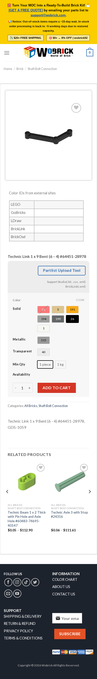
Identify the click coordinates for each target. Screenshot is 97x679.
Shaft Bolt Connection (42, 69)
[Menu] (7, 53)
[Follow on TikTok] (26, 582)
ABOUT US (61, 587)
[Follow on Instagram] (17, 582)
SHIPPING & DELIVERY (23, 616)
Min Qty (19, 364)
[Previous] (7, 501)
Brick (20, 69)
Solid (17, 309)
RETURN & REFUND (20, 623)
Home (8, 69)
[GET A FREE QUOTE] (26, 10)
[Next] (89, 501)
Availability (21, 374)
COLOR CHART (64, 579)
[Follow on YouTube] (17, 593)
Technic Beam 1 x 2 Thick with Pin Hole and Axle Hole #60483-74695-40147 (27, 518)
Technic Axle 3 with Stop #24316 (69, 514)
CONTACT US (63, 594)
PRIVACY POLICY (18, 631)
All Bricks (30, 406)
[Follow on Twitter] (35, 582)
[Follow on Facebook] (8, 582)
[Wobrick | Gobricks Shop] (48, 52)
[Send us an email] (8, 593)
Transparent (22, 351)
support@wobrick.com (48, 15)
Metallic (19, 339)
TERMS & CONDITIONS (23, 638)
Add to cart (57, 387)
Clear (80, 299)
